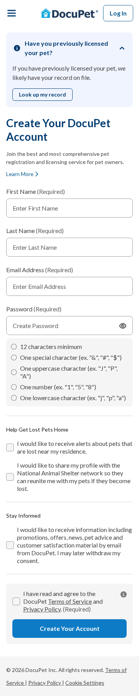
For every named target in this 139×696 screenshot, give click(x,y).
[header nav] (11, 13)
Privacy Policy (42, 609)
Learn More (20, 174)
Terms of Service (70, 601)
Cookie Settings (84, 682)
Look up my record (42, 94)
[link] (123, 594)
